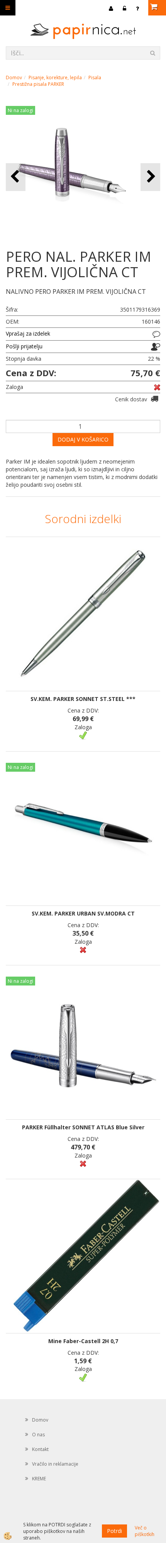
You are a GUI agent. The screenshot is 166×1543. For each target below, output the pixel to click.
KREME (39, 1478)
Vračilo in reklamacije (55, 1464)
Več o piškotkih (144, 1531)
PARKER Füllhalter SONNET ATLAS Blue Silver (83, 1127)
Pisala (94, 77)
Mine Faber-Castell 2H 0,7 (83, 1341)
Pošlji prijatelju (24, 346)
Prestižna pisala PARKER (38, 84)
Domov (14, 77)
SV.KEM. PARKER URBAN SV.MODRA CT (83, 913)
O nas (38, 1434)
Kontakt (40, 1449)
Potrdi (114, 1530)
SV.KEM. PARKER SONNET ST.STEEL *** (83, 698)
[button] (150, 177)
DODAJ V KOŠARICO (83, 439)
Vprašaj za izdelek (28, 333)
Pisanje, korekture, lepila (55, 77)
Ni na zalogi (20, 110)
